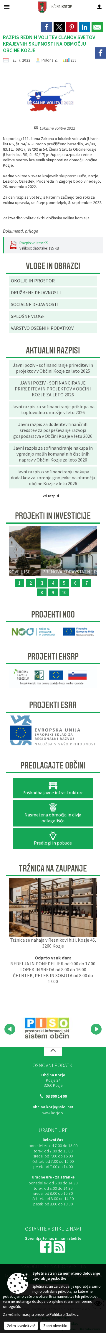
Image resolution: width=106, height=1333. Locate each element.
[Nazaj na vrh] (53, 1051)
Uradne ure (53, 1130)
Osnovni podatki (53, 1065)
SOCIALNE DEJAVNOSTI (35, 304)
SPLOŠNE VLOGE (28, 316)
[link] (46, 27)
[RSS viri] (60, 1246)
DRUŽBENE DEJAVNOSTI (36, 292)
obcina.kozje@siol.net (53, 1107)
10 (64, 592)
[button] (9, 1029)
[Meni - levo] (7, 7)
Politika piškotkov (63, 1314)
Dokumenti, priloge (20, 231)
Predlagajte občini (53, 765)
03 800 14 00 (56, 1096)
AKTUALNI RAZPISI (53, 350)
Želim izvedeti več (21, 1325)
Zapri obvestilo (55, 1325)
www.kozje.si (53, 1112)
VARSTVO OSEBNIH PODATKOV (42, 328)
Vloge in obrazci (53, 266)
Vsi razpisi (51, 496)
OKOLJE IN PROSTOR (33, 281)
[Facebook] (100, 53)
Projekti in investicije (53, 516)
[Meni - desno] (99, 7)
